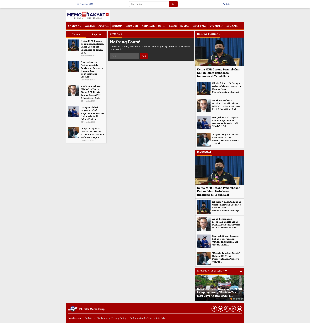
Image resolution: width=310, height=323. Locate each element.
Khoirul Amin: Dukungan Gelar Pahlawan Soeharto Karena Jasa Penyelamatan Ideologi (92, 69)
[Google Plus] (226, 309)
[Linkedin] (233, 309)
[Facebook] (214, 309)
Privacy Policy (118, 318)
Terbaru (76, 34)
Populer (96, 34)
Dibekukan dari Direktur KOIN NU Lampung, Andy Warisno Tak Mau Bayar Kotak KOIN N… (219, 292)
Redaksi (89, 318)
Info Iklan (161, 318)
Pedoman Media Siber (141, 318)
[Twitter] (220, 309)
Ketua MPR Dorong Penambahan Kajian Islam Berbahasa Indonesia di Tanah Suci (92, 46)
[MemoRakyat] (88, 14)
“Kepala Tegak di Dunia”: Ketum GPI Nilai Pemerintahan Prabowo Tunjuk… (92, 133)
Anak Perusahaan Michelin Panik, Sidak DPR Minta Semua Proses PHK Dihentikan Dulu (91, 92)
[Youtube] (239, 309)
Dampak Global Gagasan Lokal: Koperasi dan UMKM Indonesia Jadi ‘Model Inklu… (92, 113)
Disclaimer (102, 318)
